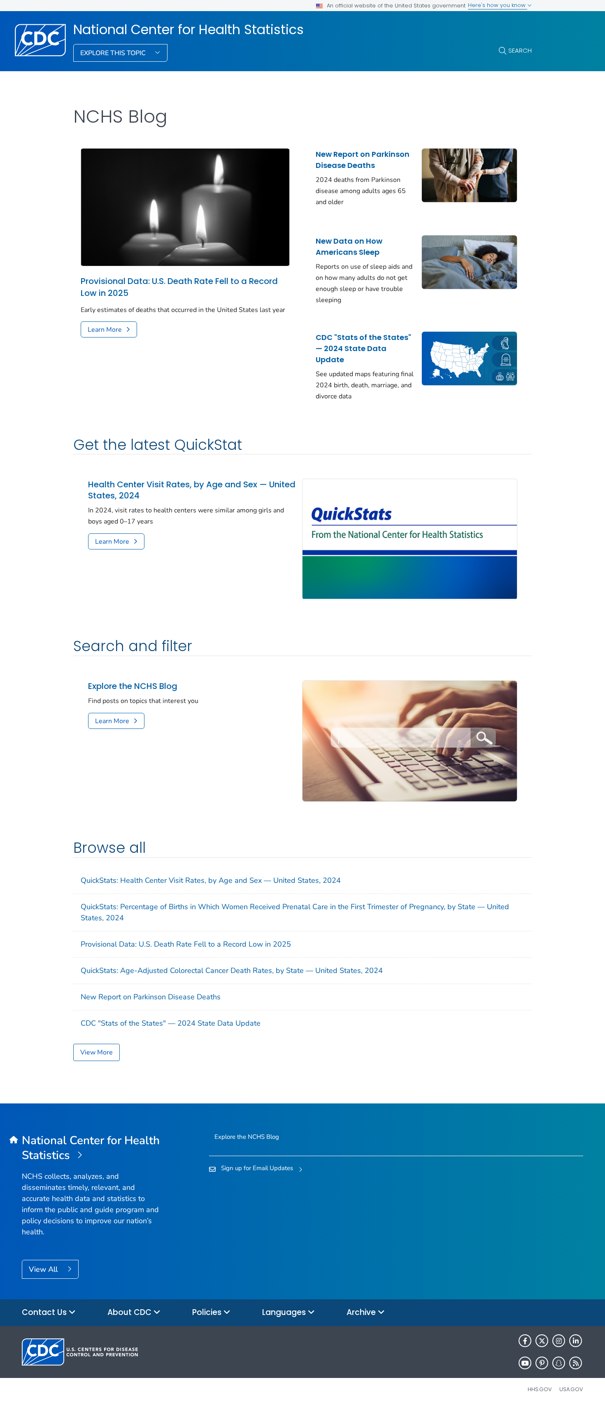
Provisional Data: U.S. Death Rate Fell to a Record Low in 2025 (179, 287)
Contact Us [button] (45, 1312)
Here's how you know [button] (497, 5)
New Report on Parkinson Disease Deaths (363, 159)
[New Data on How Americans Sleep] (469, 261)
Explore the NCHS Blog (132, 686)
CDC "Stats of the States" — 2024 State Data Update (363, 348)
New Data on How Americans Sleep (349, 246)
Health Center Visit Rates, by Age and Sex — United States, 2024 (192, 490)
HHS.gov (540, 1389)
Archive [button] (362, 1312)
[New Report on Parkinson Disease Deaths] (469, 174)
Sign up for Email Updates (257, 1168)
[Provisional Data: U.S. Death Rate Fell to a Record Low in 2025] (185, 207)
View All (44, 1269)
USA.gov (571, 1389)
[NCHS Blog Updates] (409, 740)
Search (520, 50)
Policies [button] (207, 1312)
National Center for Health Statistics (188, 30)
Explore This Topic (113, 53)
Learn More (105, 329)
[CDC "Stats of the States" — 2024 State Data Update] (469, 358)
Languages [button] (285, 1312)
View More (96, 1052)
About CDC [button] (130, 1312)
